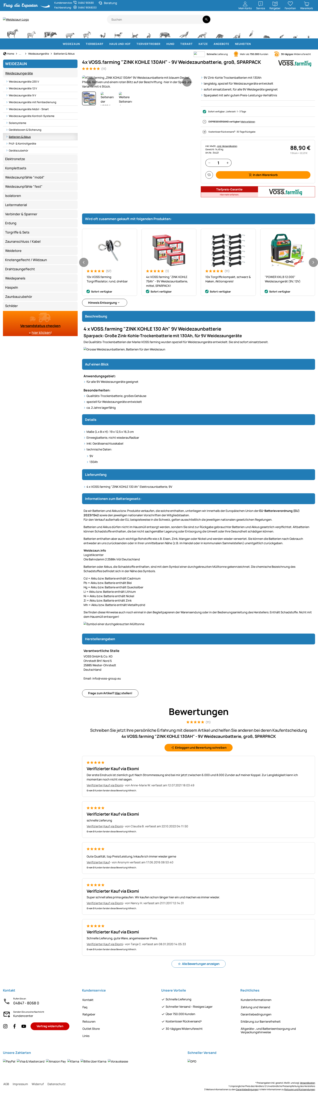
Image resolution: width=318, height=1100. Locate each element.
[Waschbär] (219, 33)
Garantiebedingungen (256, 1014)
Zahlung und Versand (255, 1007)
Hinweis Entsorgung (102, 303)
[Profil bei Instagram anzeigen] (5, 1026)
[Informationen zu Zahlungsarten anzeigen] (65, 1061)
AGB (6, 1084)
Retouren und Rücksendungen (299, 1089)
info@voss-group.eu (102, 678)
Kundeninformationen (256, 1000)
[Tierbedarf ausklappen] (105, 44)
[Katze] (134, 33)
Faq (84, 1007)
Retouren (89, 1021)
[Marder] (236, 33)
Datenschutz (56, 1084)
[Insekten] (308, 33)
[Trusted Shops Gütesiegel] (286, 21)
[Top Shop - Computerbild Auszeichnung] (310, 21)
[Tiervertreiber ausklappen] (162, 44)
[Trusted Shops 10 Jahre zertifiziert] (298, 21)
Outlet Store (91, 1029)
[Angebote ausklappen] (231, 44)
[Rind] (50, 33)
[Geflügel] (103, 33)
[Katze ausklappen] (210, 44)
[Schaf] (70, 33)
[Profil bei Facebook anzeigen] (14, 1026)
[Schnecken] (295, 33)
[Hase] (148, 33)
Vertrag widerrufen (50, 1026)
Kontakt (87, 1000)
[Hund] (118, 33)
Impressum (20, 1084)
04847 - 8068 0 (26, 1003)
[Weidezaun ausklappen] (82, 44)
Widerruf (38, 1084)
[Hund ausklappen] (176, 44)
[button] (139, 82)
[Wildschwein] (165, 33)
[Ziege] (87, 33)
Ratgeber (88, 1014)
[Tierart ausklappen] (195, 44)
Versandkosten (307, 1082)
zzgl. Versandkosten (227, 146)
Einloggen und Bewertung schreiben (201, 748)
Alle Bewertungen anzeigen (201, 964)
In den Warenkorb (265, 175)
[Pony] (31, 33)
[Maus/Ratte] (282, 33)
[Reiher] (252, 33)
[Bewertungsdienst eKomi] (271, 21)
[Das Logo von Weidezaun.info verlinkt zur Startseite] (55, 19)
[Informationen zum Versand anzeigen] (192, 1061)
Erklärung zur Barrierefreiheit (261, 1021)
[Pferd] (12, 33)
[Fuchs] (202, 33)
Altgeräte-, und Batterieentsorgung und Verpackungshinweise (268, 1030)
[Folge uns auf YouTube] (23, 1026)
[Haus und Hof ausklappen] (133, 44)
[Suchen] (206, 19)
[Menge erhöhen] (227, 163)
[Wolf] (184, 33)
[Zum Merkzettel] (209, 175)
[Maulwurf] (266, 33)
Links (85, 1036)
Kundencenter (23, 1016)
